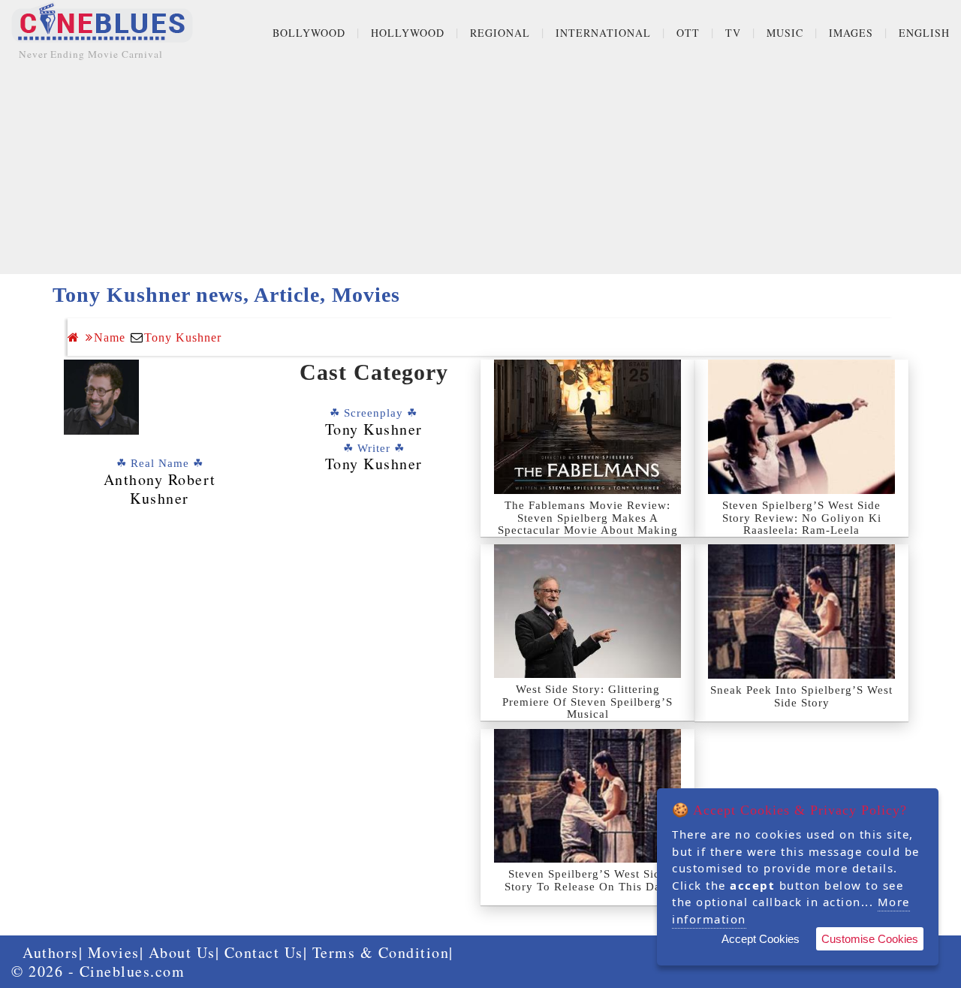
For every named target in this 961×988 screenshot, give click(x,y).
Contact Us (263, 952)
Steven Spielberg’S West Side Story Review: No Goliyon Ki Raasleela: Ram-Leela (801, 517)
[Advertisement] (480, 169)
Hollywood (407, 33)
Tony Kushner (182, 337)
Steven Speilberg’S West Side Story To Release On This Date (587, 880)
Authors (51, 952)
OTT (688, 33)
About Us (182, 952)
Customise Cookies (869, 938)
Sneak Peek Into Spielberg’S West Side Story (801, 696)
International (603, 33)
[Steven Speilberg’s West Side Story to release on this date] (587, 796)
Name (109, 337)
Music (785, 33)
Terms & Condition (381, 952)
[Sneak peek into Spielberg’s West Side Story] (801, 611)
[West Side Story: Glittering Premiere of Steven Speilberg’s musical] (587, 611)
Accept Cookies (761, 938)
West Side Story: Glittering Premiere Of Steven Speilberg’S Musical (587, 701)
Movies (114, 952)
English (924, 33)
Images (851, 33)
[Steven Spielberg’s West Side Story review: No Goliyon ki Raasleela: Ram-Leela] (801, 427)
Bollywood (309, 33)
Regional (500, 33)
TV (733, 33)
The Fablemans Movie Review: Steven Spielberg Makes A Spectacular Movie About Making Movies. (588, 524)
